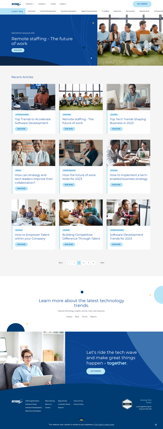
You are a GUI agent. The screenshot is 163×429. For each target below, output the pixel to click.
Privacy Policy (79, 404)
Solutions (29, 4)
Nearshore (117, 11)
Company (41, 4)
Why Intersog (50, 401)
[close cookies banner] (155, 424)
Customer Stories (64, 404)
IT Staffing (105, 11)
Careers (53, 4)
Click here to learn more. (104, 424)
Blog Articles (62, 401)
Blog (77, 316)
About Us (48, 404)
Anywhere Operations (68, 11)
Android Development (48, 11)
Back (61, 262)
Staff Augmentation (32, 401)
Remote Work (144, 11)
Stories (84, 316)
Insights (63, 4)
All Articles (31, 11)
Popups (69, 316)
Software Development (33, 407)
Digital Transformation (89, 11)
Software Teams (31, 404)
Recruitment (130, 11)
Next (102, 262)
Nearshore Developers (33, 411)
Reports (93, 316)
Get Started (142, 4)
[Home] (16, 4)
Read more (18, 50)
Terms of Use (78, 401)
